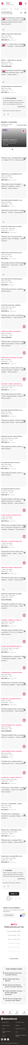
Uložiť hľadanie (8, 915)
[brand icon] (2, 3)
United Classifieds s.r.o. (13, 1043)
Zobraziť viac (21, 106)
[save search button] (25, 12)
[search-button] (20, 3)
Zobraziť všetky (14, 958)
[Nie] (8, 114)
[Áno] (4, 114)
